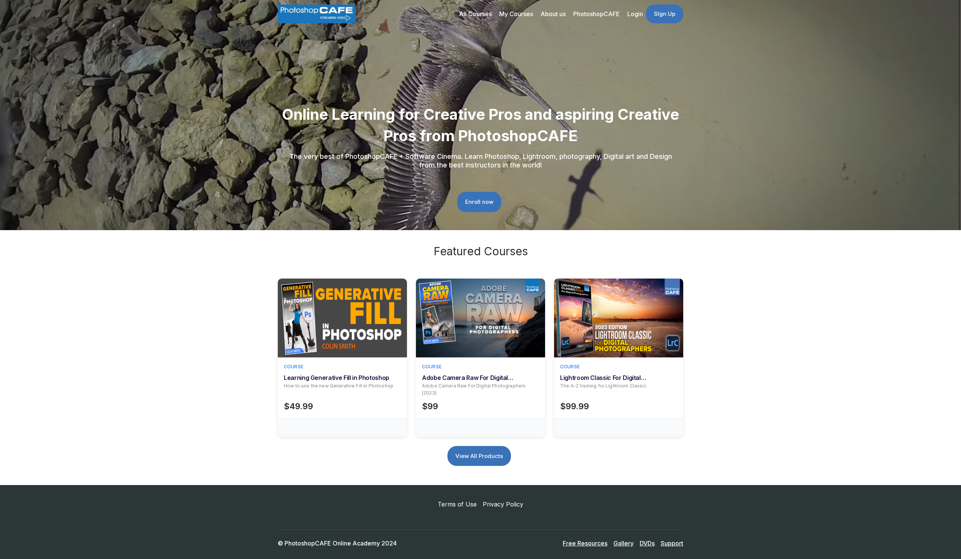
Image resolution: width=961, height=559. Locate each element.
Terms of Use (457, 504)
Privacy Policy (503, 504)
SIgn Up (664, 13)
